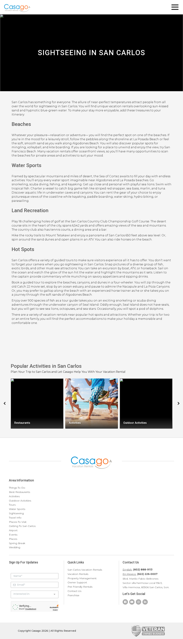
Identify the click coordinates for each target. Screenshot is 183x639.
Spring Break (17, 543)
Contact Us (74, 591)
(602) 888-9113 (142, 569)
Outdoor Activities (20, 500)
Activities (14, 496)
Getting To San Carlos (22, 526)
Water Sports (17, 509)
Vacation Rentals (78, 574)
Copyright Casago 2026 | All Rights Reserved (47, 630)
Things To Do (17, 487)
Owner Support (77, 582)
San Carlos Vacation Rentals (85, 569)
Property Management (82, 578)
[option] (37, 403)
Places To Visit (17, 522)
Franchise (73, 595)
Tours (12, 504)
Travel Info (15, 517)
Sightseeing (16, 513)
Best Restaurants (19, 492)
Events (13, 534)
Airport (13, 530)
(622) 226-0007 (147, 574)
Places (13, 539)
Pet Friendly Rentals (80, 586)
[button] (4, 403)
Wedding (14, 547)
